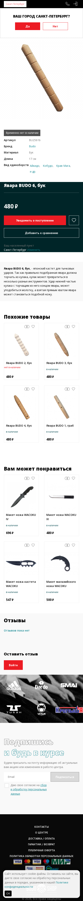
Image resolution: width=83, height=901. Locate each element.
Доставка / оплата (41, 838)
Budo (32, 146)
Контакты (41, 827)
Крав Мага (63, 166)
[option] (41, 77)
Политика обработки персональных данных (41, 856)
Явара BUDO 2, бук (19, 363)
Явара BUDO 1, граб (60, 425)
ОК (8, 893)
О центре (41, 832)
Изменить (33, 250)
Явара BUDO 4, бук (19, 425)
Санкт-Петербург (15, 4)
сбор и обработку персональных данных (29, 789)
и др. (33, 171)
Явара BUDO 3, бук (59, 363)
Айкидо (34, 166)
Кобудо (48, 166)
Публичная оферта (41, 850)
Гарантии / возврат (41, 844)
